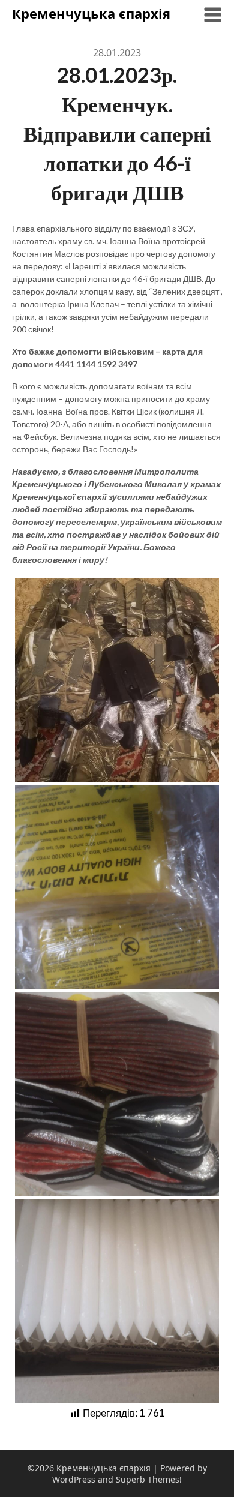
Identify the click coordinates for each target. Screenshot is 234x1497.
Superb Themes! (149, 1479)
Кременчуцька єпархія (91, 13)
